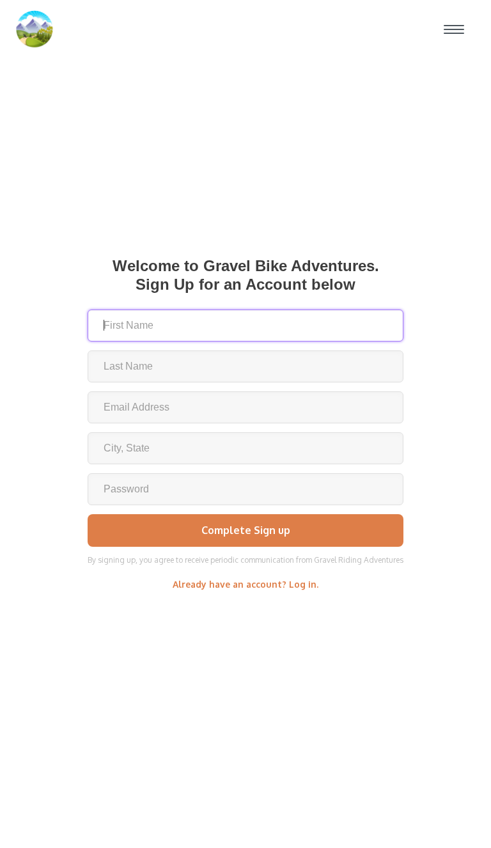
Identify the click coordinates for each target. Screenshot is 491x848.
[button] (454, 29)
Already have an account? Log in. (245, 584)
